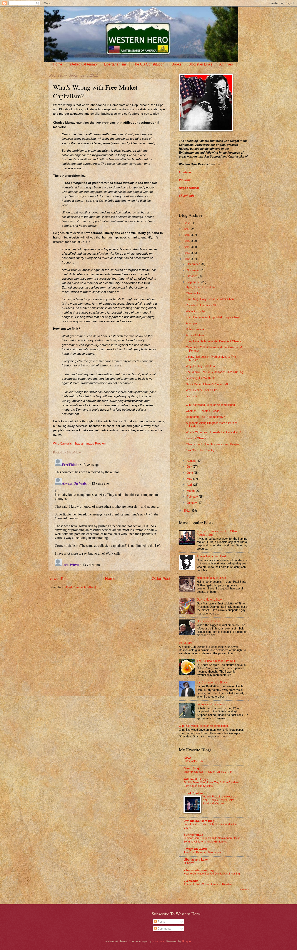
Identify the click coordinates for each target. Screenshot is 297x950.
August (192, 460)
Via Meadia (191, 881)
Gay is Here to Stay (209, 599)
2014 (187, 246)
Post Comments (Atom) (81, 587)
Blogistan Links (200, 64)
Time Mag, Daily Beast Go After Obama (211, 299)
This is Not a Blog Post (211, 556)
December (193, 264)
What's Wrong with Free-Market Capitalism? (213, 432)
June (190, 472)
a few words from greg (199, 870)
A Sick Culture (195, 335)
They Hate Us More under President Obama (213, 341)
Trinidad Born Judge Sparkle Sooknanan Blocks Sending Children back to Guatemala (212, 840)
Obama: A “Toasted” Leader (203, 411)
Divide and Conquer (209, 621)
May (190, 478)
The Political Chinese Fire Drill (216, 661)
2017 (187, 228)
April (190, 484)
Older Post (161, 578)
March (191, 490)
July (190, 466)
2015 (187, 241)
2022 (187, 223)
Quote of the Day (193, 761)
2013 (187, 253)
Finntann (185, 172)
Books (176, 64)
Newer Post (58, 578)
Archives (226, 64)
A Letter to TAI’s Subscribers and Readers (208, 884)
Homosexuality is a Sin (211, 577)
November (193, 270)
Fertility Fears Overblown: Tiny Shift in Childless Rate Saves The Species (212, 784)
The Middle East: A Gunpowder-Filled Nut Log (214, 372)
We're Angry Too (196, 311)
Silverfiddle (186, 195)
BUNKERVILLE (194, 834)
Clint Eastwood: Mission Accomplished (210, 404)
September (194, 282)
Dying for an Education (200, 287)
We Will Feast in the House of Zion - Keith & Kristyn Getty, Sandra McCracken (219, 800)
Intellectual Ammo (83, 64)
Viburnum (185, 180)
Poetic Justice (195, 329)
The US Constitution (148, 64)
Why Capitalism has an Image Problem (80, 443)
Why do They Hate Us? (200, 366)
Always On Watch (195, 849)
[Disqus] (109, 511)
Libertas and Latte (196, 859)
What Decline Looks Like (201, 390)
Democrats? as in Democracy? (205, 416)
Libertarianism (115, 64)
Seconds (191, 396)
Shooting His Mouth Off (200, 378)
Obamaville (193, 293)
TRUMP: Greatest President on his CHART (209, 771)
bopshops (158, 941)
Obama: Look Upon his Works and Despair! (213, 444)
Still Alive (189, 862)
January (192, 502)
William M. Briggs (196, 779)
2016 (187, 235)
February (193, 496)
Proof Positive (193, 793)
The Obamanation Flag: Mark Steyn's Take (213, 317)
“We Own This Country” (200, 450)
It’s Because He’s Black (212, 682)
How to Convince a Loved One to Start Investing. (212, 873)
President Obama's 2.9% (201, 305)
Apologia (191, 323)
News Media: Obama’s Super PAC (207, 384)
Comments (164, 928)
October (192, 276)
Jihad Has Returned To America (202, 852)
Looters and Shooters (210, 704)
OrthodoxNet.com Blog (199, 820)
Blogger (186, 941)
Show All (244, 889)
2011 (187, 510)
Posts (161, 921)
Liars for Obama (196, 438)
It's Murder (185, 643)
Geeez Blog (191, 768)
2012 (187, 259)
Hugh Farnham (189, 188)
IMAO (187, 757)
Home (57, 64)
